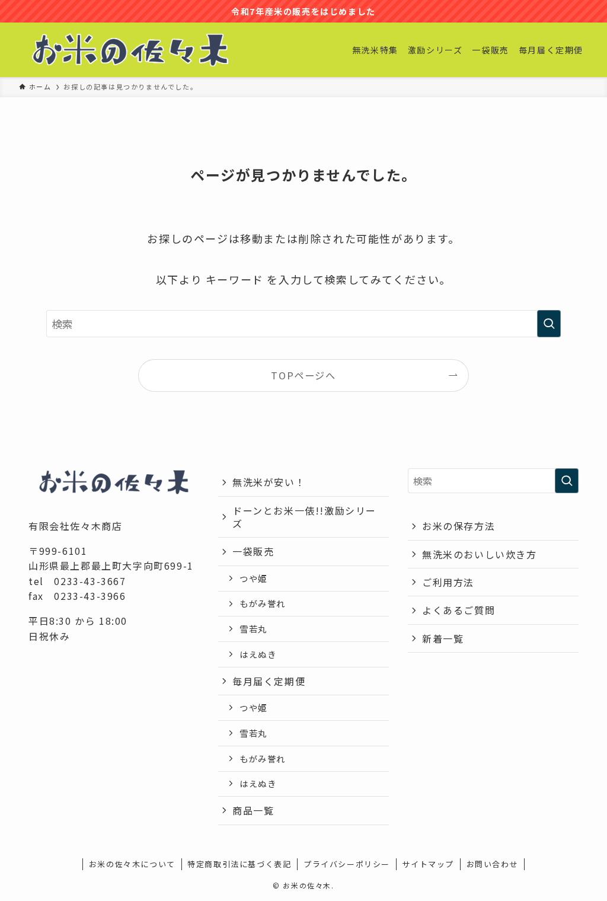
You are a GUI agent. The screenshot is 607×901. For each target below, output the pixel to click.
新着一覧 (443, 638)
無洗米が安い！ (268, 482)
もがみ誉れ (262, 603)
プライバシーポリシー (347, 864)
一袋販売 (253, 551)
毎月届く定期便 (268, 681)
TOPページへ (303, 375)
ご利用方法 (448, 582)
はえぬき (257, 654)
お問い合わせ (493, 864)
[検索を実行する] (549, 323)
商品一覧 (253, 810)
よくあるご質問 (458, 610)
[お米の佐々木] (130, 50)
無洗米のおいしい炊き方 (479, 554)
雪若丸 (253, 628)
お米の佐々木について (132, 864)
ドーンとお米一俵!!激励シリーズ (304, 517)
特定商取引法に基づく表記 (239, 864)
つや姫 (253, 578)
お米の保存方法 (458, 526)
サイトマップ (428, 864)
